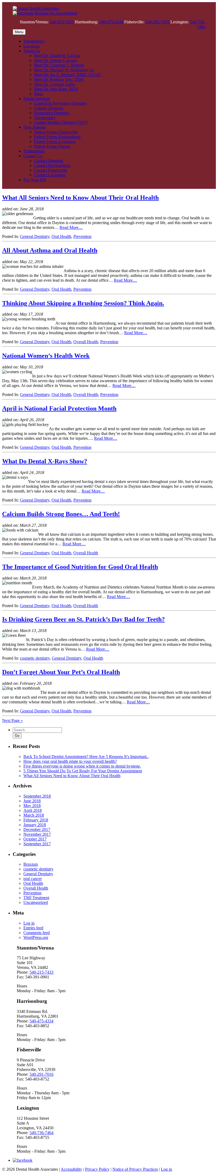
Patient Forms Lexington (55, 141)
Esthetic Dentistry (49, 108)
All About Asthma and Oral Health (49, 250)
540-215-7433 (62, 22)
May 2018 (32, 805)
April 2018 (32, 810)
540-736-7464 (197, 24)
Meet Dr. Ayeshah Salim (54, 84)
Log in (29, 923)
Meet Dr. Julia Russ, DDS (56, 89)
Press (38, 94)
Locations (31, 46)
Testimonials (33, 151)
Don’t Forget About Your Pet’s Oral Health (61, 672)
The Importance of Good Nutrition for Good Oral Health (80, 566)
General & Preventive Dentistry (60, 103)
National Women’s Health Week (46, 355)
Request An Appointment (56, 13)
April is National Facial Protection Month (59, 408)
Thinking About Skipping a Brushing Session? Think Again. (83, 303)
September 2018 (37, 796)
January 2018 (34, 824)
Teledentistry (34, 41)
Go (17, 736)
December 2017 (36, 829)
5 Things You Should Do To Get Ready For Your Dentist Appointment (82, 771)
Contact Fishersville (50, 170)
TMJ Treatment (36, 897)
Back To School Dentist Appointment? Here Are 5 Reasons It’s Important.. (86, 756)
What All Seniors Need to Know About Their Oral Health (80, 197)
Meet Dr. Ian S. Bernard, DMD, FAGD (67, 74)
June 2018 (32, 801)
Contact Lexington (49, 175)
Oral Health (61, 236)
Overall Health (85, 341)
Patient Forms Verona (52, 146)
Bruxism (30, 864)
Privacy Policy (97, 1169)
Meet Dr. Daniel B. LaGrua (57, 55)
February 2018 (35, 820)
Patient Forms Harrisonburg (57, 136)
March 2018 (33, 815)
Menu (19, 32)
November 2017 (37, 834)
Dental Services (36, 98)
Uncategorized (35, 902)
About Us (31, 51)
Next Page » (12, 720)
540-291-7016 (157, 22)
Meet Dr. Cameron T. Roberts (59, 65)
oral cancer (32, 878)
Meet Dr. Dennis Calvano (55, 60)
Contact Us (32, 156)
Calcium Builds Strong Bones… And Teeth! (61, 514)
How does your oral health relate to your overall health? (70, 761)
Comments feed (36, 932)
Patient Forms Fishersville (55, 132)
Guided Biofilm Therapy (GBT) (61, 122)
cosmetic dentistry (35, 658)
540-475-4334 (111, 22)
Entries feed (33, 928)
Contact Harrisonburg (52, 165)
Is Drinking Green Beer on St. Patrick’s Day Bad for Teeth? (83, 619)
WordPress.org (35, 937)
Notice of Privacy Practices (135, 1169)
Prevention (82, 236)
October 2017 (35, 839)
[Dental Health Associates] (36, 8)
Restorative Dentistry (51, 113)
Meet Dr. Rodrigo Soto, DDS (58, 79)
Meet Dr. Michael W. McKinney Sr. (64, 70)
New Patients (34, 127)
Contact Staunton (48, 160)
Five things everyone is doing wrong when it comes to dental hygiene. (82, 766)
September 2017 (37, 844)
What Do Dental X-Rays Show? (44, 461)
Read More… (71, 227)
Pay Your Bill (34, 179)
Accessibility (71, 1169)
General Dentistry (34, 236)
